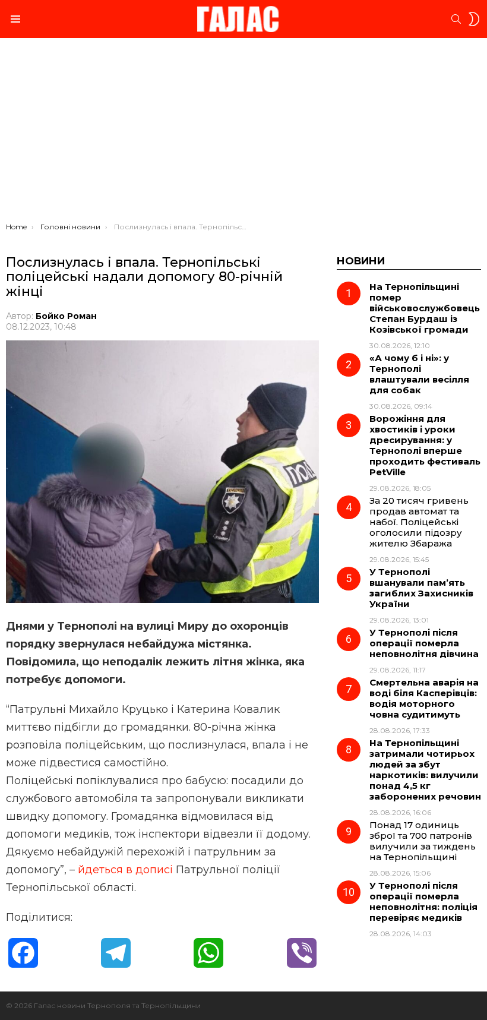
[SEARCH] (456, 19)
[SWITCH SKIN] (474, 19)
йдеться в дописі (125, 869)
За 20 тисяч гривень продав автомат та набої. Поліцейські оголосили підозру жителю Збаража (419, 522)
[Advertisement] (243, 133)
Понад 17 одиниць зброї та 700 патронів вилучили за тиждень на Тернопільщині (422, 841)
